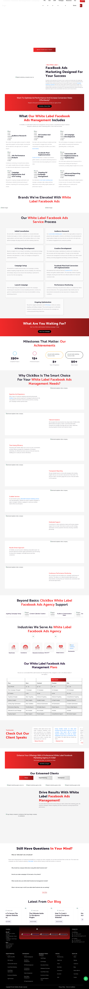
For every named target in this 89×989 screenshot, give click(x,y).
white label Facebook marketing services (30, 499)
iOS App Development (28, 981)
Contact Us (76, 963)
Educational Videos (44, 965)
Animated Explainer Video (45, 979)
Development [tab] (61, 778)
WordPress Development (26, 960)
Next (84, 734)
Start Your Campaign (44, 331)
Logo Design (43, 958)
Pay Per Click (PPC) (11, 957)
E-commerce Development (26, 969)
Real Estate (59, 967)
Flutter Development (28, 973)
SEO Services (10, 960)
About (75, 957)
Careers (75, 977)
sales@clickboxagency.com (80, 936)
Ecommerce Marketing (12, 975)
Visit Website (23, 208)
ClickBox (11, 398)
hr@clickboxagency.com (79, 942)
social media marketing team (46, 180)
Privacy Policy (62, 987)
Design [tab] (26, 778)
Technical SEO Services (12, 963)
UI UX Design (43, 961)
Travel (58, 963)
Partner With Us (77, 970)
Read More (15, 922)
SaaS (58, 977)
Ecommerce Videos (45, 975)
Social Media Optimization (10, 971)
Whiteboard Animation (45, 968)
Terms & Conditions (70, 987)
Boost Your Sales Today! (44, 50)
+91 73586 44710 (77, 934)
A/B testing (47, 305)
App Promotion (11, 978)
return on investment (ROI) (44, 735)
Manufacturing (60, 957)
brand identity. (35, 149)
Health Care (59, 960)
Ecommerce (59, 970)
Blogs (75, 967)
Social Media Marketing (12, 967)
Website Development (28, 957)
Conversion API (68, 270)
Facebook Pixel (36, 158)
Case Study (76, 974)
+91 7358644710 (77, 940)
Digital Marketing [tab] (43, 778)
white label (30, 861)
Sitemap (75, 960)
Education (59, 974)
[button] (86, 978)
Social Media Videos (45, 972)
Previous (31, 734)
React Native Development (26, 977)
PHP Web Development (28, 965)
